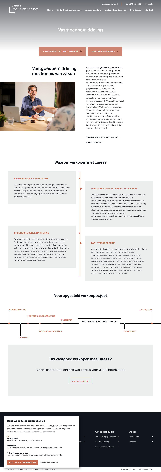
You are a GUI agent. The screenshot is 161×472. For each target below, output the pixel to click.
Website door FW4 (146, 469)
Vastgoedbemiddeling (115, 10)
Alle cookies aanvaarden (22, 462)
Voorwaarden (23, 469)
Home (50, 10)
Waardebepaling (93, 10)
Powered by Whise (128, 469)
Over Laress (135, 10)
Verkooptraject (94, 142)
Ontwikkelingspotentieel (69, 10)
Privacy (11, 469)
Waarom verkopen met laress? (102, 137)
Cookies (35, 469)
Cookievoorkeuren (49, 469)
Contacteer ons (80, 381)
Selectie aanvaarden (49, 462)
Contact (149, 10)
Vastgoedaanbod (110, 4)
